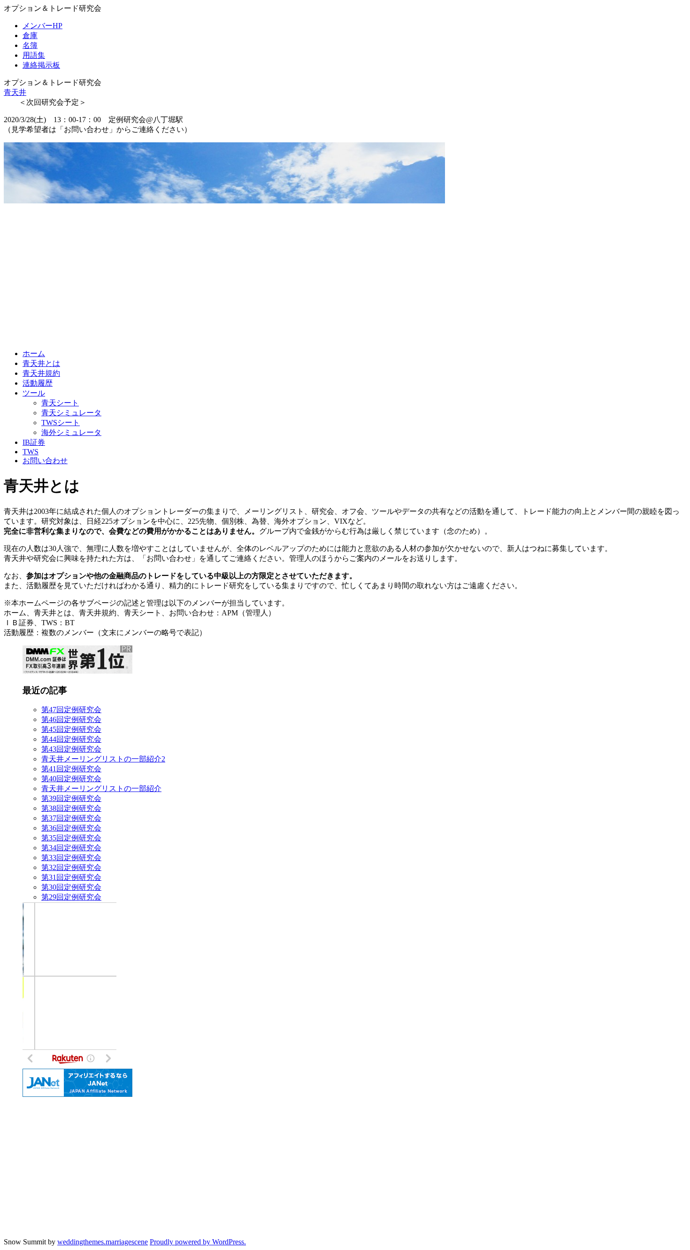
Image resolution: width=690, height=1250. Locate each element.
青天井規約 (41, 373)
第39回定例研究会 (71, 798)
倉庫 (30, 35)
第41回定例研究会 (71, 769)
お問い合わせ (45, 461)
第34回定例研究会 (71, 848)
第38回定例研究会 (71, 808)
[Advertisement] (345, 276)
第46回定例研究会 (71, 719)
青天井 (15, 92)
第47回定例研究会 (71, 710)
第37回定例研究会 (71, 818)
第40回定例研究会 (71, 779)
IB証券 (34, 442)
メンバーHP (42, 26)
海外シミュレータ (71, 432)
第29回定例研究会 (71, 897)
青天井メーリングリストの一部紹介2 (103, 759)
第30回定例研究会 (71, 887)
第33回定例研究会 (71, 858)
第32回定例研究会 (71, 867)
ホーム (34, 353)
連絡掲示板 (41, 65)
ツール (34, 393)
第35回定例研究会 (71, 838)
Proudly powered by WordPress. (198, 1242)
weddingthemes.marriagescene (102, 1242)
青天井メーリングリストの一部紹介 (101, 788)
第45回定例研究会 (71, 729)
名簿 (30, 45)
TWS (30, 452)
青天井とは (41, 363)
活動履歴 (38, 383)
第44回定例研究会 (71, 739)
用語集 (34, 55)
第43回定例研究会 (71, 749)
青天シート (60, 403)
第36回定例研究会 (71, 828)
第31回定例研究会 (71, 877)
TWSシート (60, 423)
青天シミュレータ (71, 413)
